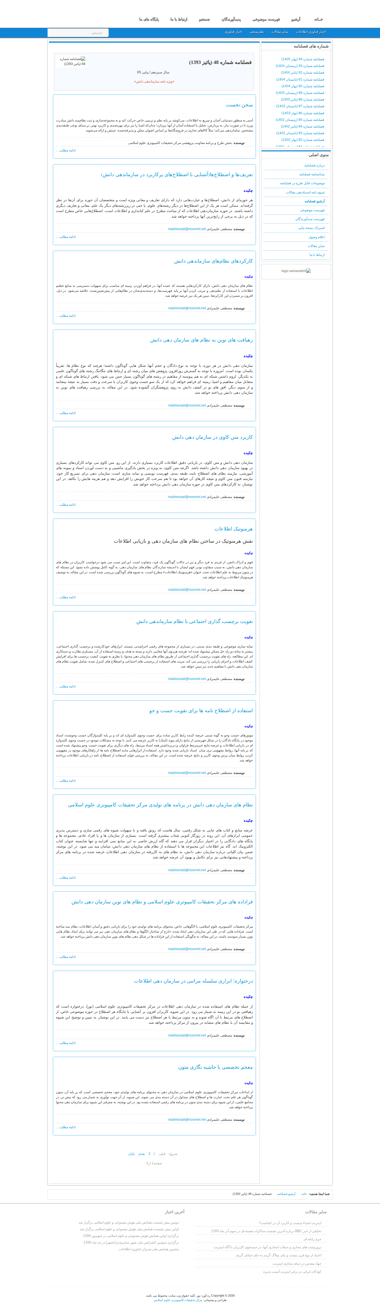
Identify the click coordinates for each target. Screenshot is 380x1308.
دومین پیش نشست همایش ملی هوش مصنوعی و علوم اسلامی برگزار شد (128, 1222)
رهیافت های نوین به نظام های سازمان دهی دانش (201, 339)
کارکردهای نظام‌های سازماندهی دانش (213, 260)
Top (55, 1195)
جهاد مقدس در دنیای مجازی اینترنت (297, 1263)
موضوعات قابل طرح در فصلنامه (302, 183)
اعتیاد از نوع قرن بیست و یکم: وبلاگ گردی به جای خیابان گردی (278, 1255)
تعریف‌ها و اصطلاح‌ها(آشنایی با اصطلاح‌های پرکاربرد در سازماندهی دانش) (177, 174)
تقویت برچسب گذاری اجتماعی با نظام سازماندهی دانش (194, 621)
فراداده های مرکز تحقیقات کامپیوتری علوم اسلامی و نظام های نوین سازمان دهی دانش (162, 901)
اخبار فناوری (233, 32)
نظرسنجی (257, 32)
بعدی (141, 1154)
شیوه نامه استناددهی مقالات (305, 192)
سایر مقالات (280, 32)
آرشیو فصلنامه (315, 201)
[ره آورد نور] (81, 13)
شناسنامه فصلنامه (312, 174)
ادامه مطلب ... (65, 150)
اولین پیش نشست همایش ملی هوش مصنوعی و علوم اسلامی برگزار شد (129, 1229)
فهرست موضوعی (312, 210)
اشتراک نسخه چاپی (311, 228)
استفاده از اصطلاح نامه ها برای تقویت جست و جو (201, 710)
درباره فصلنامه (314, 165)
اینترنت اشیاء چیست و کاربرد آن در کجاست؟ (290, 1223)
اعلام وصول (317, 237)
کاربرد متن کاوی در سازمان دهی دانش (212, 436)
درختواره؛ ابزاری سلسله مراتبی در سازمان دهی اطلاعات (193, 980)
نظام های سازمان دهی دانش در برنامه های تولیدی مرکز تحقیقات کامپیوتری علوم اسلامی (160, 804)
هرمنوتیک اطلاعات (233, 528)
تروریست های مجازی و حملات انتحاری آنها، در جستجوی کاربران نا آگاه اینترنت (267, 1247)
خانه (304, 1193)
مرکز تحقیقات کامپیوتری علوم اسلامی (178, 1300)
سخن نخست (239, 104)
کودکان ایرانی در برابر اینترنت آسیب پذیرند (292, 1272)
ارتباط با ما (317, 255)
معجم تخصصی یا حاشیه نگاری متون (215, 1066)
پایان (131, 1154)
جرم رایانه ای (312, 1239)
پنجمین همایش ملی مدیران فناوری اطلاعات (149, 1249)
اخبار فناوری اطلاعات (311, 32)
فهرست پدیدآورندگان (310, 219)
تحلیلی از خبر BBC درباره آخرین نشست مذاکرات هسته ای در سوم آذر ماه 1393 (266, 1231)
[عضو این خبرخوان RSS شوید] (251, 48)
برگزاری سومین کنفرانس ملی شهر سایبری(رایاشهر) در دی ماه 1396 (131, 1242)
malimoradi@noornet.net (187, 229)
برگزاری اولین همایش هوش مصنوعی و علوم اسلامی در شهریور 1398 (131, 1236)
